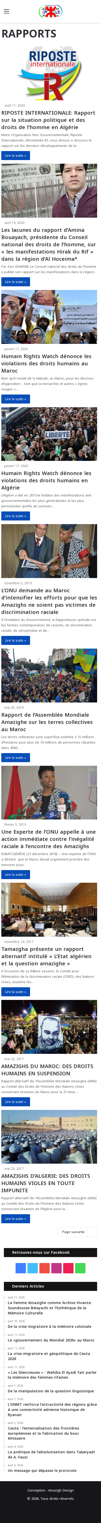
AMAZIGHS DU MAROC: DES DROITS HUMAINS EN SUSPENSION (47, 1069)
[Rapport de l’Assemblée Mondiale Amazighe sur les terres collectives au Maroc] (49, 676)
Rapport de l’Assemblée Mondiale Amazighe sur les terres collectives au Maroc (47, 722)
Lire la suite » (15, 155)
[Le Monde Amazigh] (50, 11)
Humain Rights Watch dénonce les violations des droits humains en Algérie (46, 480)
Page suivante (73, 1232)
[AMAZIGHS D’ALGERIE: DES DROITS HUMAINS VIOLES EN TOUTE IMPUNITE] (49, 1137)
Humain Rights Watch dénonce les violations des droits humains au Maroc (46, 363)
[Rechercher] (94, 13)
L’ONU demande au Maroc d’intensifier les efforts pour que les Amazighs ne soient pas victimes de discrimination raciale (49, 601)
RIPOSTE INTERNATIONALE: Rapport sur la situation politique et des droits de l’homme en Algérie (48, 120)
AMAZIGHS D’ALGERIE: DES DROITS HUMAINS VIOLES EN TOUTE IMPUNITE (45, 1183)
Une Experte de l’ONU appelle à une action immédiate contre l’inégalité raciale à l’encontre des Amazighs (48, 839)
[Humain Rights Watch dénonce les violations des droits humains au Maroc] (49, 317)
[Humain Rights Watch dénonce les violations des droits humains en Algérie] (49, 434)
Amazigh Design (61, 1490)
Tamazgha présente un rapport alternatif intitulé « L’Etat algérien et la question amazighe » (46, 956)
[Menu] (6, 13)
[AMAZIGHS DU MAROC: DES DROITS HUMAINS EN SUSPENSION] (49, 1027)
